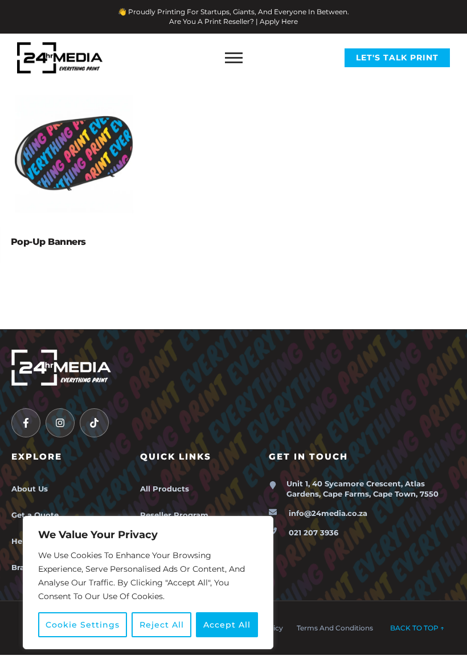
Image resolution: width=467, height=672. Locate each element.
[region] (148, 582)
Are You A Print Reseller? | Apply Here (233, 21)
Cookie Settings (83, 625)
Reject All (162, 625)
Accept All (227, 625)
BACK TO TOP (417, 628)
